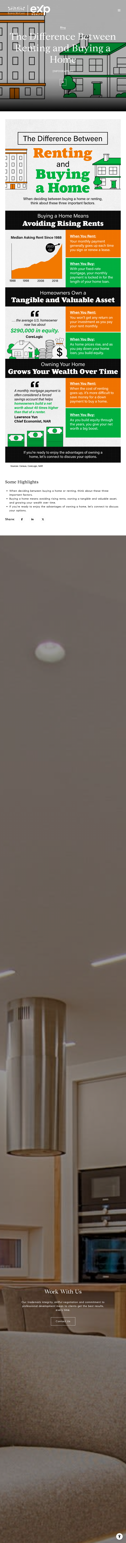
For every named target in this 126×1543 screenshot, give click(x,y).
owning (72, 498)
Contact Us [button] (63, 1321)
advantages (54, 506)
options (21, 510)
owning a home (76, 506)
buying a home (52, 490)
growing (20, 502)
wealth (37, 502)
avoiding (44, 498)
